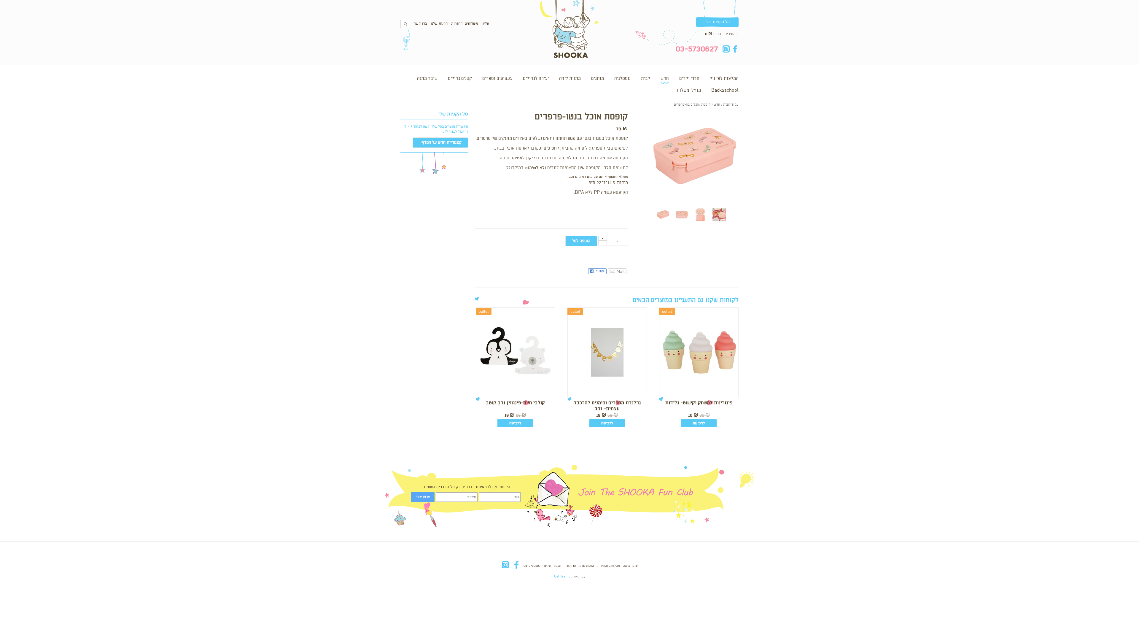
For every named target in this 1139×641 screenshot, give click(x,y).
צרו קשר (420, 23)
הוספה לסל (581, 241)
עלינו (485, 23)
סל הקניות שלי (717, 22)
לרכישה (699, 423)
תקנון (557, 566)
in (726, 49)
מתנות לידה (570, 78)
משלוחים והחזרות (464, 23)
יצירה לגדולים (536, 78)
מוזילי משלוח (689, 90)
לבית (645, 78)
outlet (667, 312)
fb (735, 49)
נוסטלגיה (622, 78)
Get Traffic (562, 576)
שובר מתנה (427, 78)
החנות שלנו (439, 23)
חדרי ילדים (689, 78)
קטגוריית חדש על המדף (441, 142)
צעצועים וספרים (497, 78)
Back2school (725, 90)
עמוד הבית (731, 105)
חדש (665, 78)
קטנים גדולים (460, 78)
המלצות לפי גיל (724, 78)
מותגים (597, 78)
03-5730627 (532, 566)
